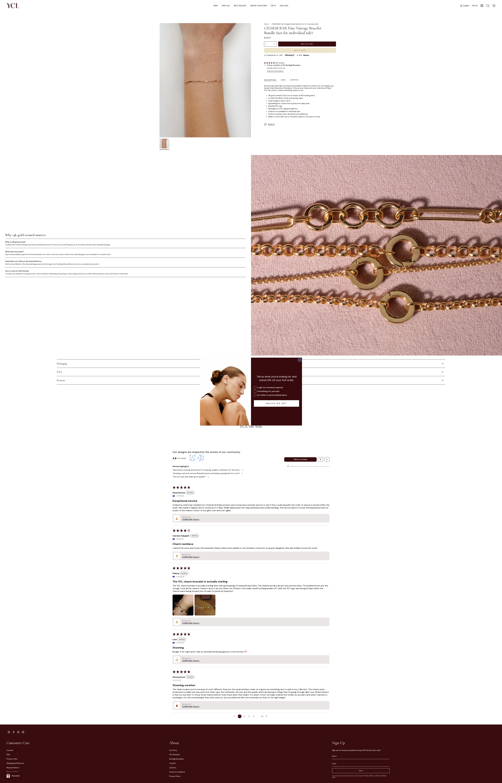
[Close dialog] (299, 360)
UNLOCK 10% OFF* (276, 403)
